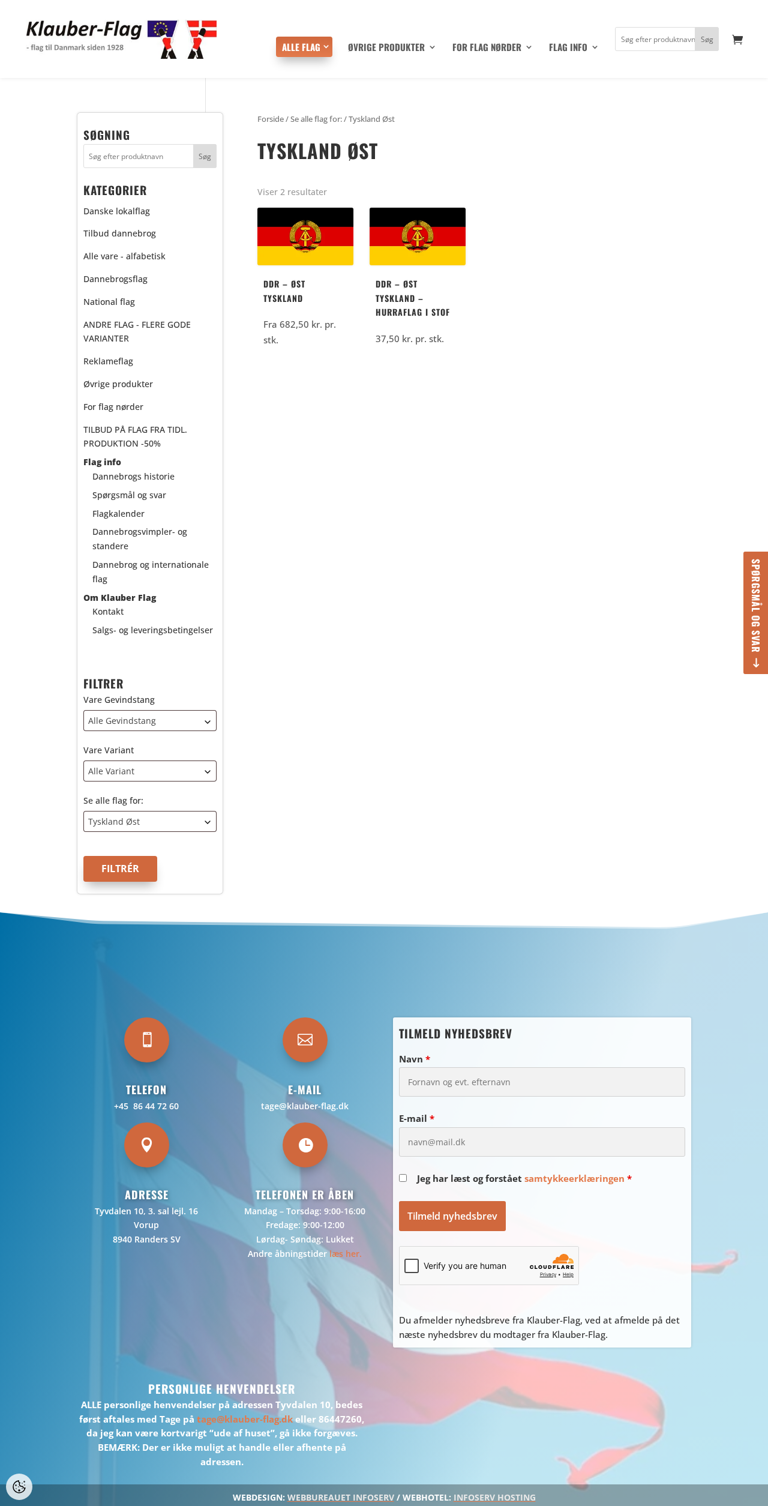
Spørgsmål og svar (756, 606)
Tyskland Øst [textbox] (114, 821)
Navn (414, 1059)
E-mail (416, 1118)
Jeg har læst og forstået (524, 1178)
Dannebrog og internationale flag (150, 572)
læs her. (345, 1253)
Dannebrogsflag (115, 279)
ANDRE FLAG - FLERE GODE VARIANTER (137, 332)
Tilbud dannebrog (119, 233)
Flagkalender (118, 513)
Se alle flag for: (113, 800)
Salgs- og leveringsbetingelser (152, 630)
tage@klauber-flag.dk (305, 1106)
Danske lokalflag (116, 211)
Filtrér (120, 868)
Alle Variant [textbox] (111, 771)
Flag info (568, 48)
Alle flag (301, 46)
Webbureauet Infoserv (340, 1497)
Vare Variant (108, 750)
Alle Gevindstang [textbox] (122, 720)
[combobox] (150, 720)
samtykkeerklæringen (574, 1178)
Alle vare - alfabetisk (124, 256)
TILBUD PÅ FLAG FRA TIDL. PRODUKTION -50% (135, 437)
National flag (109, 301)
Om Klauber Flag (119, 597)
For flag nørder (486, 48)
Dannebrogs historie (133, 476)
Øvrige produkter (386, 48)
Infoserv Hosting (495, 1497)
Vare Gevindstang (119, 699)
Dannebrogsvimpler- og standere (139, 539)
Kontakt (108, 611)
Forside (270, 118)
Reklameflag (108, 361)
